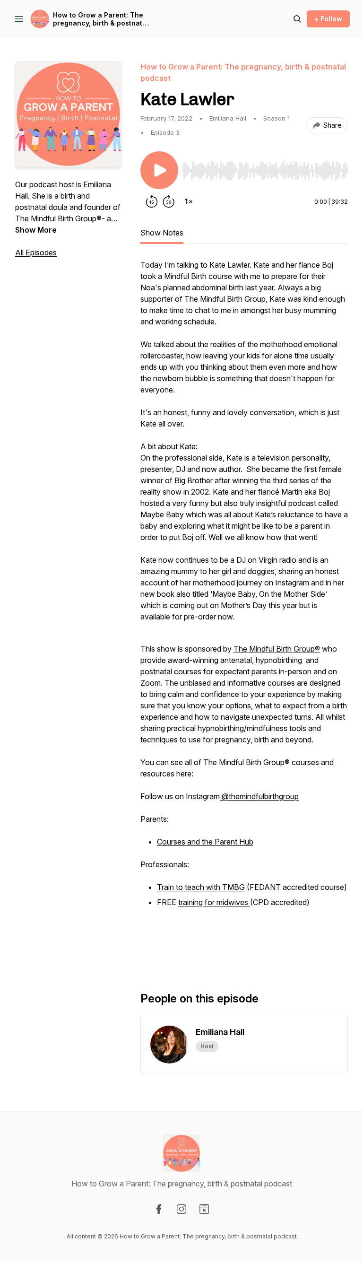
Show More (36, 230)
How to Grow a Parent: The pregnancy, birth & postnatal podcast (100, 19)
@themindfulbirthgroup (259, 796)
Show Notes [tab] (161, 232)
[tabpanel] (244, 610)
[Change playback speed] (188, 201)
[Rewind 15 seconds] (151, 201)
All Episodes (36, 252)
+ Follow (328, 19)
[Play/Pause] (159, 170)
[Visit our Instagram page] (181, 1209)
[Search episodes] (297, 19)
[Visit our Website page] (204, 1209)
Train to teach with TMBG (201, 887)
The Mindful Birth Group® (276, 648)
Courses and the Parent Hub (205, 841)
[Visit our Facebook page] (159, 1209)
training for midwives (214, 902)
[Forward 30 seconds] (168, 201)
